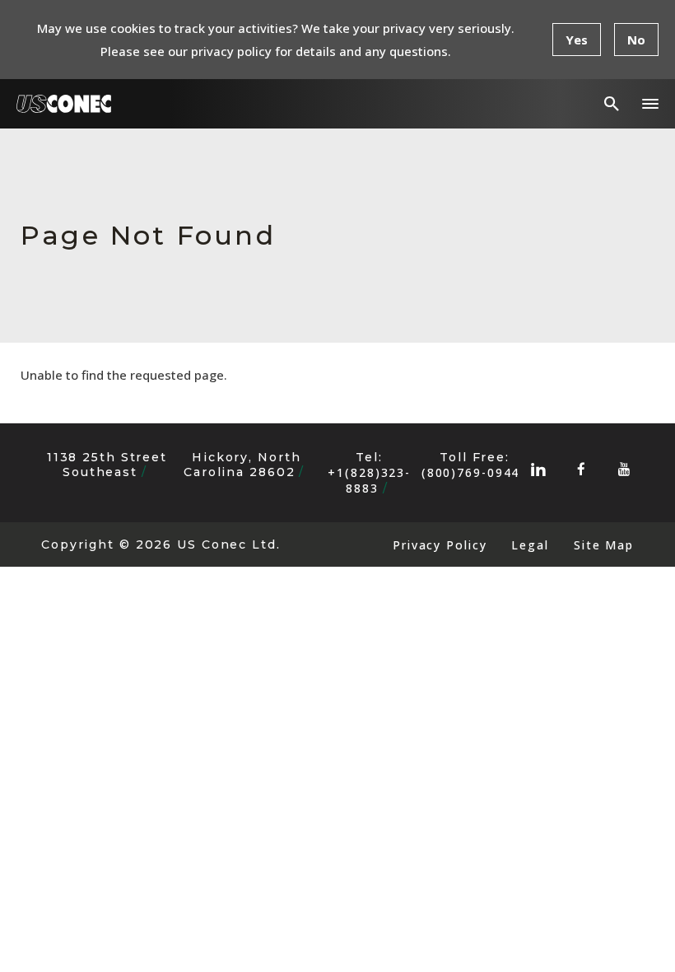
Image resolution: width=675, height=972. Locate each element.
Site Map (604, 545)
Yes (577, 39)
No (636, 39)
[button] (650, 103)
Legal (529, 545)
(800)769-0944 (470, 472)
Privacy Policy (439, 545)
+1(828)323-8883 (369, 480)
